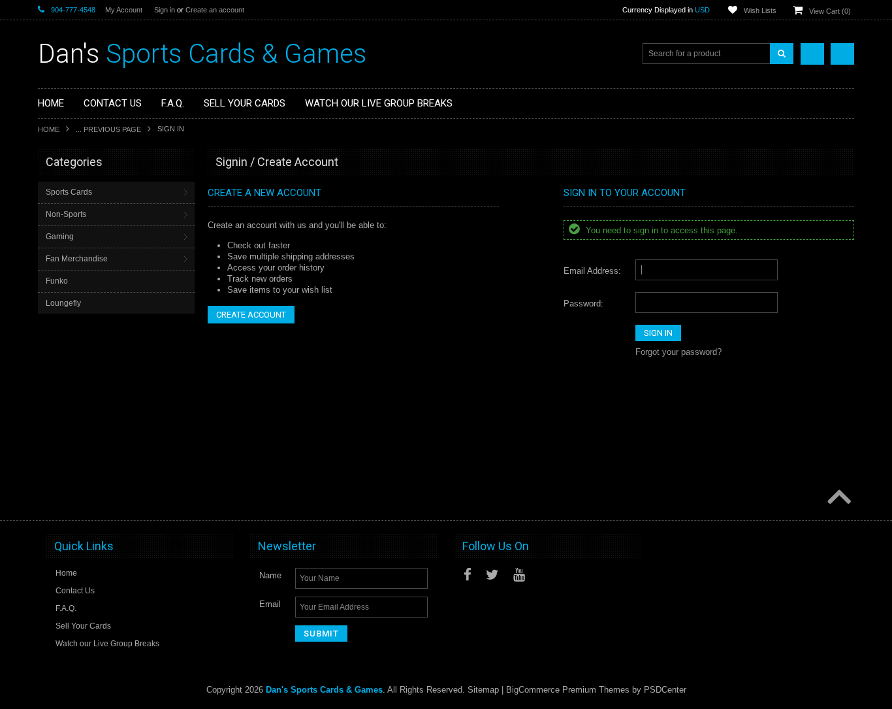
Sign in (164, 10)
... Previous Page (108, 129)
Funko (57, 281)
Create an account (214, 10)
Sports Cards (69, 192)
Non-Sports (66, 214)
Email (270, 604)
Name (270, 575)
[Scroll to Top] (838, 498)
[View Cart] (842, 54)
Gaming (60, 236)
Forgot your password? (678, 352)
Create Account (251, 315)
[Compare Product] (812, 54)
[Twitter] (492, 575)
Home (48, 129)
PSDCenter (665, 690)
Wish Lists (760, 10)
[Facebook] (467, 575)
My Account (123, 10)
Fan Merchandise (77, 258)
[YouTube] (519, 575)
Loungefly (63, 303)
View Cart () (830, 11)
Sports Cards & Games (202, 54)
